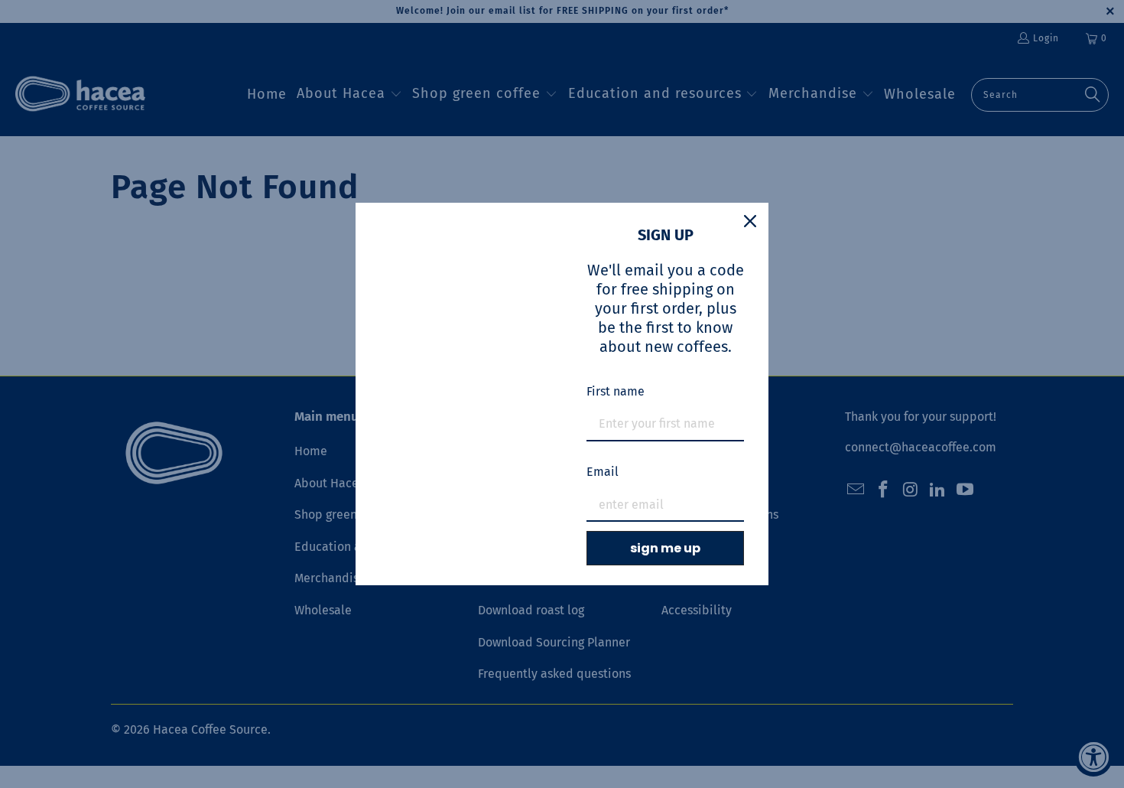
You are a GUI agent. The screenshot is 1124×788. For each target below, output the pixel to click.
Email (602, 471)
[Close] (750, 221)
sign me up (665, 548)
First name (615, 391)
